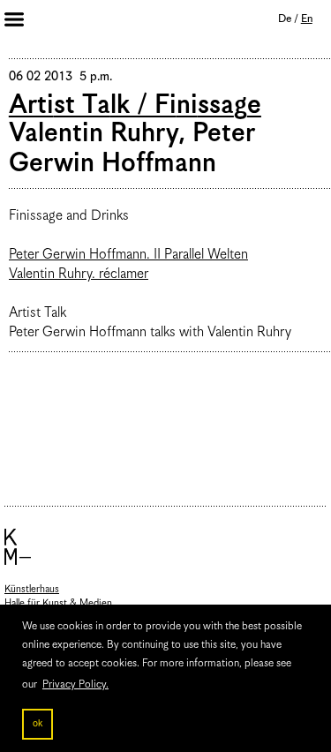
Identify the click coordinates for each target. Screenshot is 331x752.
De (284, 19)
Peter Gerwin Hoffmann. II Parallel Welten (128, 255)
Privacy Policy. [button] (75, 684)
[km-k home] (165, 547)
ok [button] (37, 723)
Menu (26, 21)
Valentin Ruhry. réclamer (78, 274)
